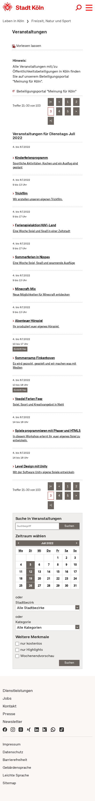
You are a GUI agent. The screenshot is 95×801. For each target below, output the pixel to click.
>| (50, 121)
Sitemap (9, 783)
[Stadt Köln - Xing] (29, 729)
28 (48, 586)
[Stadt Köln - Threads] (21, 729)
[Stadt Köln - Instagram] (13, 729)
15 (57, 572)
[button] (89, 7)
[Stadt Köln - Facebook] (5, 729)
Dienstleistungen (18, 690)
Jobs (7, 698)
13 (39, 572)
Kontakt (9, 706)
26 (30, 586)
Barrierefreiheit (15, 759)
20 (39, 578)
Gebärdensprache (17, 767)
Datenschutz (13, 752)
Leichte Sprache (16, 775)
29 (57, 586)
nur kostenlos (31, 643)
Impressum (12, 744)
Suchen (69, 526)
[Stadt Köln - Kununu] (44, 729)
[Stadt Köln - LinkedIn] (36, 729)
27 (39, 586)
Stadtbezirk (24, 600)
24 (75, 578)
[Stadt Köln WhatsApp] (53, 729)
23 (66, 578)
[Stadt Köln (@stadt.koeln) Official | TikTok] (61, 729)
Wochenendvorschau (37, 656)
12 (30, 572)
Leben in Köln (13, 21)
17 (75, 572)
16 (66, 572)
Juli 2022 (47, 543)
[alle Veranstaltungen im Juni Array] (18, 543)
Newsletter (12, 721)
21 (48, 578)
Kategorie (23, 619)
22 (57, 578)
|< (50, 102)
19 (30, 578)
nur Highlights (31, 649)
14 (48, 572)
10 (75, 565)
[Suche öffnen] (79, 8)
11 (20, 572)
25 (20, 586)
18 (20, 578)
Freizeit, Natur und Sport (51, 21)
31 (75, 586)
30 (66, 586)
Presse (9, 713)
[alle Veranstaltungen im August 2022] (76, 543)
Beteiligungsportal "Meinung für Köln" (46, 91)
